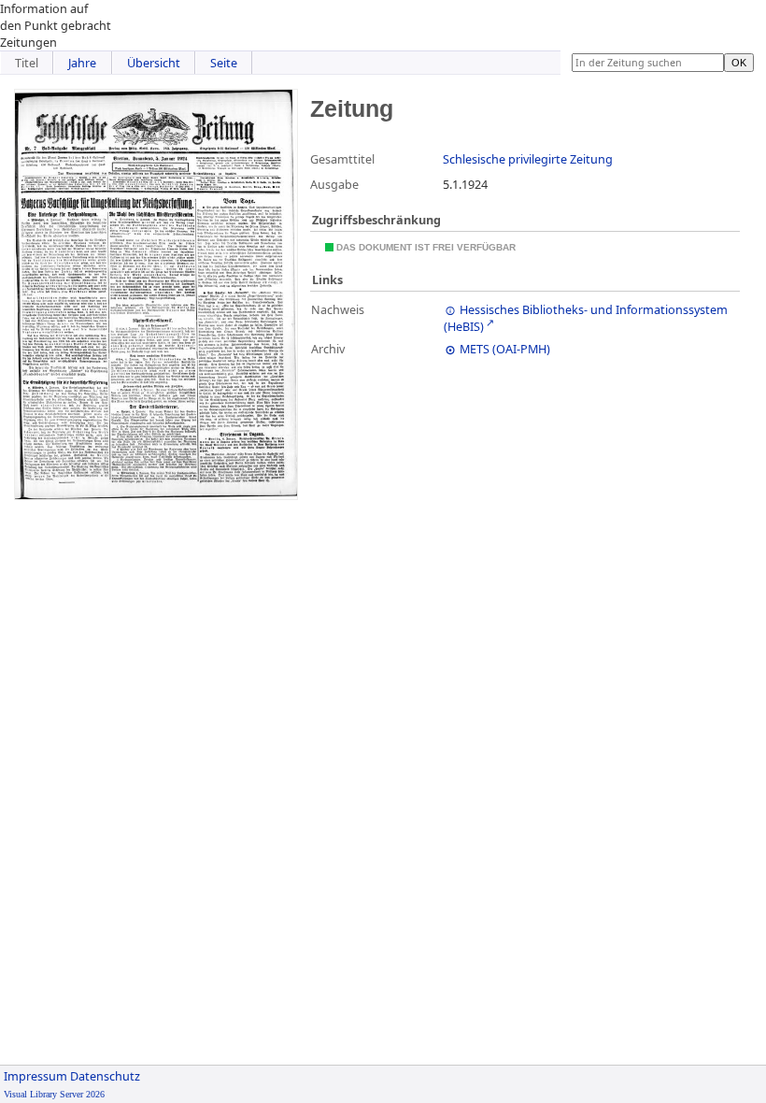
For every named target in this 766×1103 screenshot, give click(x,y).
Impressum (35, 1075)
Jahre (82, 62)
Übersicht (153, 62)
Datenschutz (105, 1075)
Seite (223, 62)
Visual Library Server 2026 (54, 1094)
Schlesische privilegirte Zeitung (528, 158)
